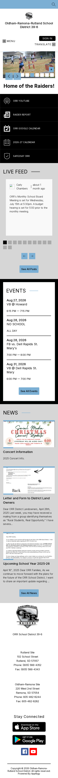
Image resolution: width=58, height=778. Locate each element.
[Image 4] (37, 75)
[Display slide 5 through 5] (25, 242)
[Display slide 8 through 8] (39, 242)
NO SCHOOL (17, 324)
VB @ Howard (18, 304)
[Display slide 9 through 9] (44, 242)
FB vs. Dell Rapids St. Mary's (22, 346)
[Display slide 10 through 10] (49, 242)
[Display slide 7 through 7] (35, 242)
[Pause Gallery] (51, 70)
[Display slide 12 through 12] (10, 247)
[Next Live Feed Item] (32, 256)
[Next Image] (17, 77)
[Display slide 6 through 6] (30, 242)
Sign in (47, 38)
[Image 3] (32, 75)
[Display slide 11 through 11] (5, 247)
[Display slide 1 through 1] (5, 242)
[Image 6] (47, 75)
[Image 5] (42, 75)
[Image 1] (22, 75)
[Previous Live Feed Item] (24, 256)
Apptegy (35, 773)
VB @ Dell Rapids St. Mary (22, 370)
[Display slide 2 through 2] (10, 242)
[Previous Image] (9, 77)
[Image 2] (27, 75)
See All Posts (29, 269)
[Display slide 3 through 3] (15, 242)
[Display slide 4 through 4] (20, 242)
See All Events (29, 391)
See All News (29, 593)
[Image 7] (52, 75)
